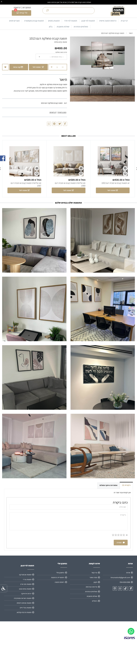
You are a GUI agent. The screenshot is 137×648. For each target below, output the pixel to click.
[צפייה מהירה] (125, 168)
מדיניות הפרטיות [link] (91, 587)
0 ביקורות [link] (53, 112)
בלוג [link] (50, 26)
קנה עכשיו (17, 67)
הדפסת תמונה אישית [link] (107, 20)
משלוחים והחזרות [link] (81, 26)
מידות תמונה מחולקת (61, 52)
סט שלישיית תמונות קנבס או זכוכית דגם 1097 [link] (26, 184)
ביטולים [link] (94, 601)
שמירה (119, 542)
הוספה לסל (37, 67)
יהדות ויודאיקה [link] (26, 593)
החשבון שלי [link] (60, 572)
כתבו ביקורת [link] (62, 112)
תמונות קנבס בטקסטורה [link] (34, 20)
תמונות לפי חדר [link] (70, 20)
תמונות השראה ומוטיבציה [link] (22, 598)
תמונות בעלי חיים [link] (25, 607)
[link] (131, 631)
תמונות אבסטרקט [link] (25, 574)
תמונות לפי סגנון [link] (88, 20)
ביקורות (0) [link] (126, 485)
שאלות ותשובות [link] (63, 26)
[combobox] (51, 57)
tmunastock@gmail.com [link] (120, 577)
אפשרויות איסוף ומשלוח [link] (108, 485)
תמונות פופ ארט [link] (25, 584)
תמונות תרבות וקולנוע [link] (24, 612)
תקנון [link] (95, 582)
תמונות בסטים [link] (54, 20)
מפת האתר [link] (93, 577)
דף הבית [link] (124, 20)
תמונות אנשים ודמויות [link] (24, 603)
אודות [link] (128, 572)
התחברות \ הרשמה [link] (22, 7)
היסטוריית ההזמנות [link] (57, 577)
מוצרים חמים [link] (14, 20)
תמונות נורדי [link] (27, 579)
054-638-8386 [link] (125, 582)
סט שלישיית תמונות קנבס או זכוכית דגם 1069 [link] (70, 184)
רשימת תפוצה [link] (59, 582)
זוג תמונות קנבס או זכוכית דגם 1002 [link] (116, 183)
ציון (127, 535)
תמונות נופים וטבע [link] (25, 589)
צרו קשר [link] (94, 572)
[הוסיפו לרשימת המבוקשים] (5, 67)
